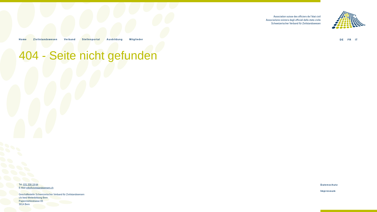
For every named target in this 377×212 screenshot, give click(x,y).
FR (349, 39)
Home (23, 39)
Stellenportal (91, 39)
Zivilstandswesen (45, 39)
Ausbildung (115, 39)
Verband (70, 39)
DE (342, 39)
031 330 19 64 (30, 184)
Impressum (328, 191)
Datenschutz (329, 185)
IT (356, 39)
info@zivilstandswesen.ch (39, 188)
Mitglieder (136, 39)
